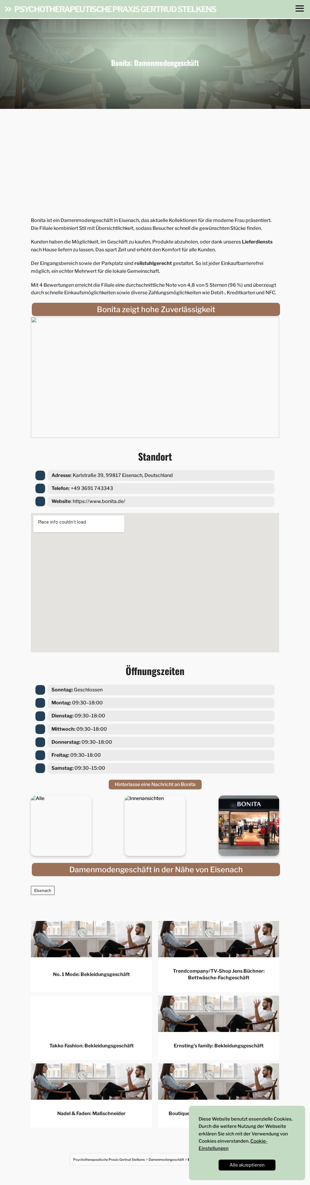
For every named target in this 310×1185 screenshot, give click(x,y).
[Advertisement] (155, 161)
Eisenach (42, 890)
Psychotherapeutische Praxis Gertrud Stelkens (115, 9)
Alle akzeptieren (247, 1165)
